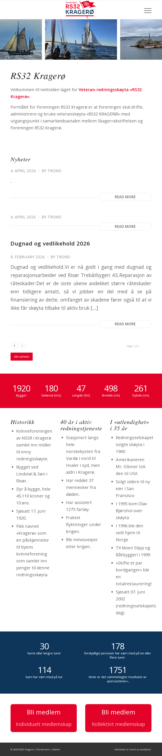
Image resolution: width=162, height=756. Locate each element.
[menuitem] (145, 9)
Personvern (43, 749)
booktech (145, 749)
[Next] (152, 39)
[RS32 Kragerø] (81, 9)
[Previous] (9, 39)
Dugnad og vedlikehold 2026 (50, 243)
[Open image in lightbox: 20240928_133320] (112, 55)
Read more (125, 196)
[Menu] (145, 9)
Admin (56, 749)
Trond (54, 170)
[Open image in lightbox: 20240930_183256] (37, 55)
